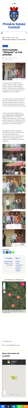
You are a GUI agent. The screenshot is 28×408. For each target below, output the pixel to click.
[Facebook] (4, 252)
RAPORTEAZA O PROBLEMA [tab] (14, 280)
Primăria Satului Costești (14, 25)
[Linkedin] (10, 252)
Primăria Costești (8, 58)
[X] (7, 252)
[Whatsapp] (13, 252)
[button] (18, 297)
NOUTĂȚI (5, 46)
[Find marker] (4, 292)
